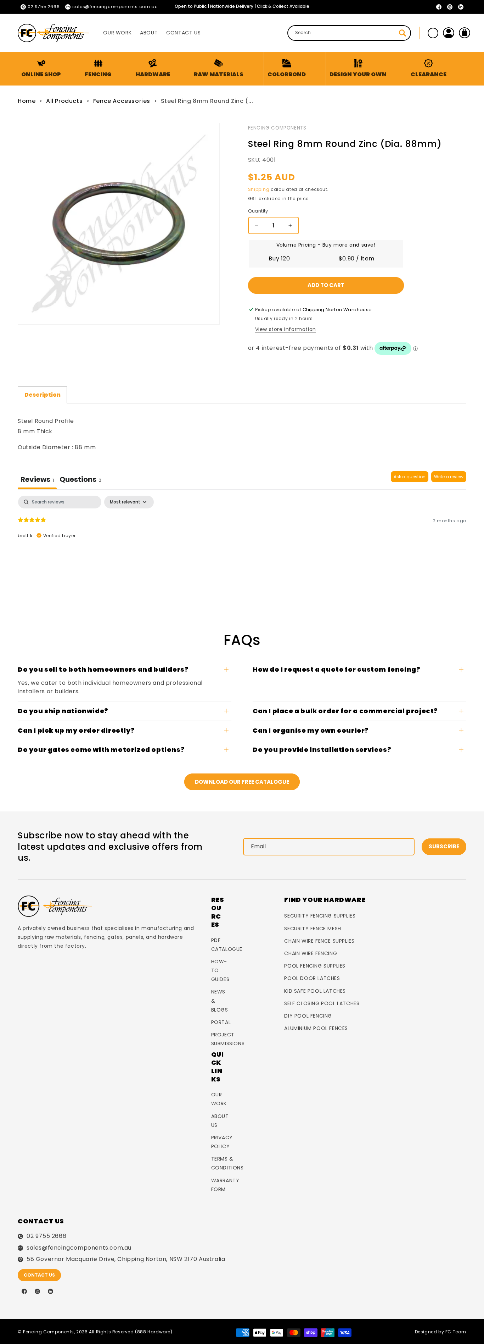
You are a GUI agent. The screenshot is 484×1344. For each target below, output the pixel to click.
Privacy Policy (222, 1142)
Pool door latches (312, 978)
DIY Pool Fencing (308, 1015)
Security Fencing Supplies (319, 915)
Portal (221, 1022)
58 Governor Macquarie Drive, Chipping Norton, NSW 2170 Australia (126, 1259)
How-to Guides (220, 970)
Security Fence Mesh (312, 928)
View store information (285, 329)
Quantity (258, 211)
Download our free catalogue (242, 782)
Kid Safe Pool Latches (315, 991)
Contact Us (39, 1275)
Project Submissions (228, 1039)
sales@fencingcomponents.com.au (79, 1248)
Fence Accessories (121, 101)
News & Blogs (219, 1000)
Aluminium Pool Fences (316, 1028)
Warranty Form (225, 1185)
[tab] (80, 480)
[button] (98, 69)
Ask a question (410, 477)
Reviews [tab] (37, 479)
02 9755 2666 (46, 1236)
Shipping (259, 189)
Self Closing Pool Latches (321, 1003)
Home (26, 101)
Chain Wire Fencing (310, 953)
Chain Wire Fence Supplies (319, 940)
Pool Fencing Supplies (314, 965)
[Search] (402, 33)
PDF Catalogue (226, 945)
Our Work (219, 1099)
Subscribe (444, 846)
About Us (220, 1121)
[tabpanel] (242, 541)
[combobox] (349, 33)
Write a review (448, 477)
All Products (64, 101)
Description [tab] (42, 395)
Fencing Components (277, 128)
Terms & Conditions (227, 1163)
